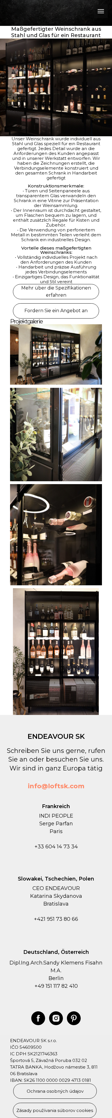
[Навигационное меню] (101, 11)
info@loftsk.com (56, 786)
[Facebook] (38, 1018)
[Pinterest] (74, 1018)
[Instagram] (56, 1018)
